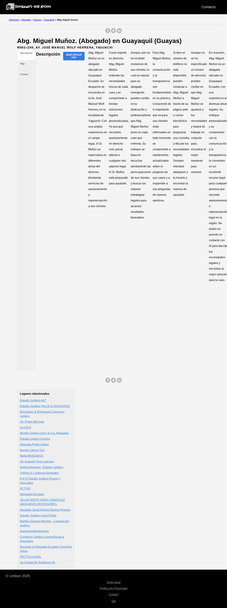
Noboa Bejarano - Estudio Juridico (41, 467)
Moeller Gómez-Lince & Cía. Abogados (44, 433)
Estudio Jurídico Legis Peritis (38, 515)
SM (113, 601)
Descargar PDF (74, 56)
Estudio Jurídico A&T (33, 400)
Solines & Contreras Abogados (39, 472)
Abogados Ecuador (32, 494)
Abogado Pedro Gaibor (34, 444)
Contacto (208, 7)
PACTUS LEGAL (30, 556)
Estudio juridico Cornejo (35, 438)
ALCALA (25, 427)
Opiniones (14, 19)
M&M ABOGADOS (31, 455)
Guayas (37, 19)
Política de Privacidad (113, 588)
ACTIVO (25, 488)
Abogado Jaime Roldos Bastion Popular (45, 509)
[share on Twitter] (113, 32)
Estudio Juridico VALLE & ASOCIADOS (45, 406)
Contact (113, 594)
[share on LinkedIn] (119, 32)
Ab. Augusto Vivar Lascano (37, 461)
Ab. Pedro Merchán (32, 421)
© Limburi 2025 (18, 576)
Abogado (26, 19)
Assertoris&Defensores (34, 531)
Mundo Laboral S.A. (32, 450)
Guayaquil (49, 19)
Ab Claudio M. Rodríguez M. (37, 562)
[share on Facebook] (108, 32)
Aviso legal (114, 582)
